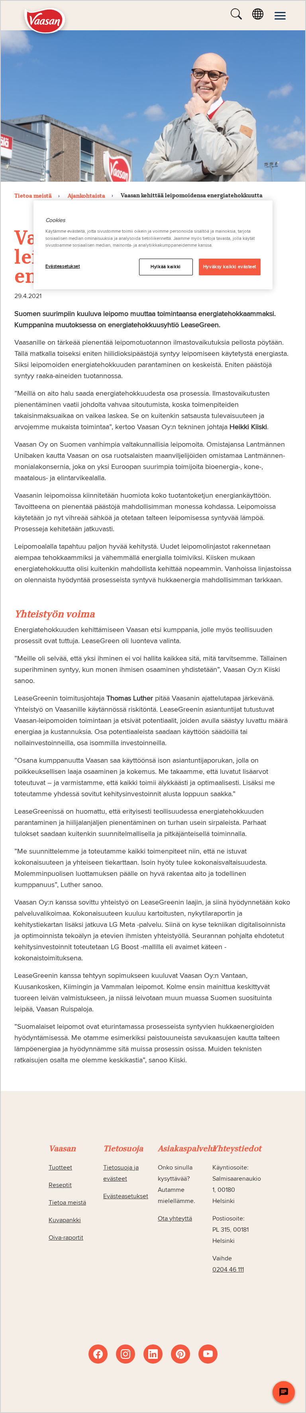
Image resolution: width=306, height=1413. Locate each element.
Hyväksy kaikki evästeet (229, 266)
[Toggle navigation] (280, 15)
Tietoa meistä (67, 1203)
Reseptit (60, 1185)
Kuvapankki (65, 1220)
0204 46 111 (228, 1270)
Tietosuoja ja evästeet (121, 1173)
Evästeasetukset (62, 266)
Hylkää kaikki (165, 266)
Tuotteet (60, 1168)
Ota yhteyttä (175, 1219)
